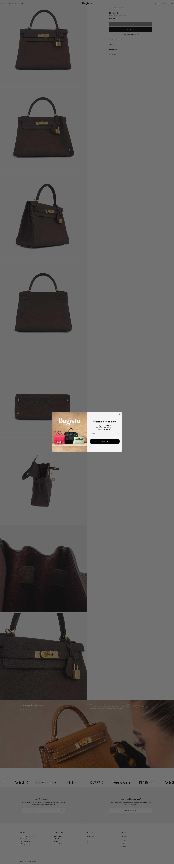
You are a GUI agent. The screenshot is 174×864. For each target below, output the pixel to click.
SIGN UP (105, 441)
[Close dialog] (120, 414)
